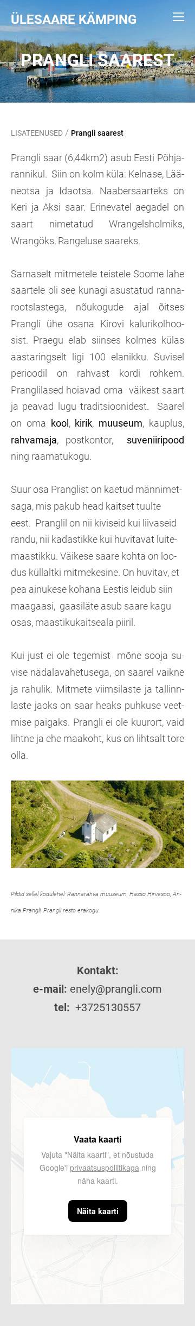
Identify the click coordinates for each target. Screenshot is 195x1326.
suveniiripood (155, 440)
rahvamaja (34, 440)
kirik (83, 423)
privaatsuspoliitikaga (104, 1167)
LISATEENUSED (37, 133)
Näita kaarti (98, 1211)
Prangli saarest (97, 133)
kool (60, 423)
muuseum (120, 423)
